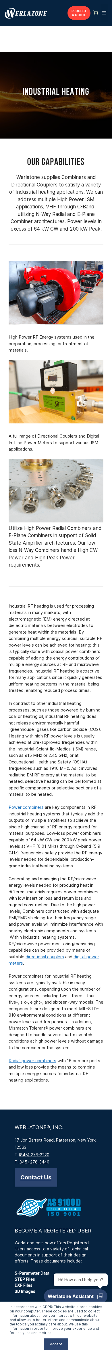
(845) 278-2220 (34, 1154)
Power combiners (26, 807)
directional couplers (45, 956)
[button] (36, 1177)
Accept (56, 1344)
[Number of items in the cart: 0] (95, 13)
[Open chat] (75, 1296)
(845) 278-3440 (33, 1161)
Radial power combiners (32, 1060)
